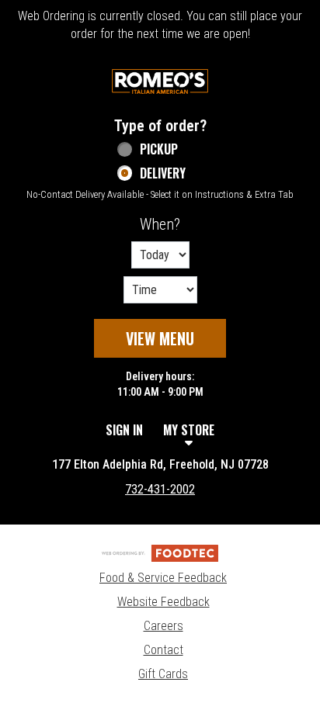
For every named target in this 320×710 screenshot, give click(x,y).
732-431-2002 (160, 489)
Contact (163, 649)
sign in (124, 430)
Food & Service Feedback (163, 577)
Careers (163, 625)
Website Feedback (163, 601)
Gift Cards (163, 674)
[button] (160, 81)
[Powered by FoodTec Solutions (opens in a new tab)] (160, 552)
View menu (160, 338)
